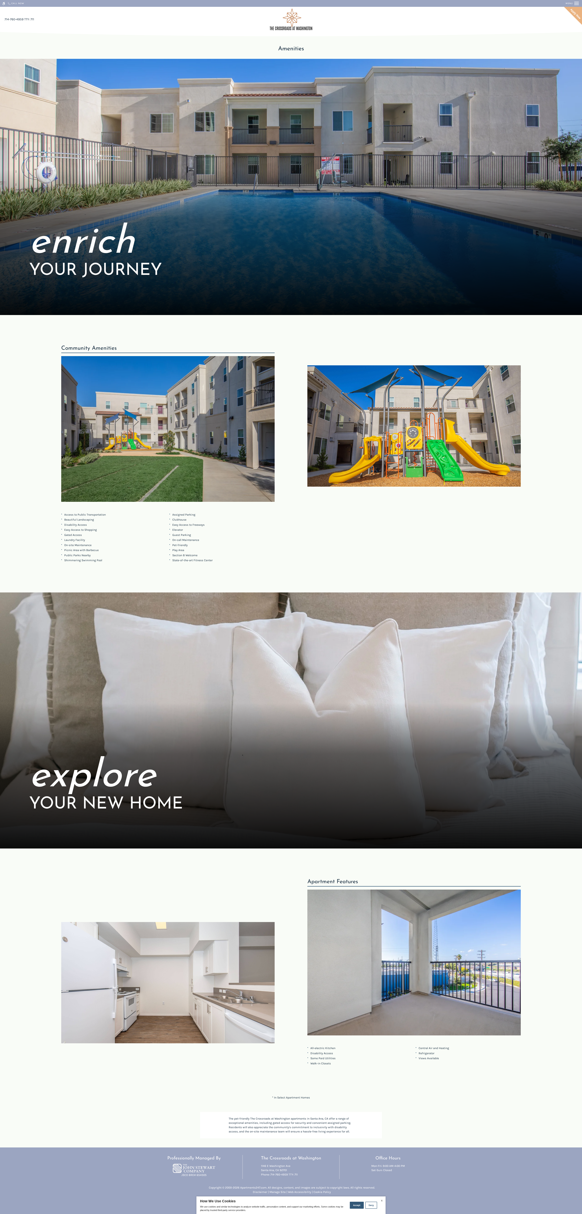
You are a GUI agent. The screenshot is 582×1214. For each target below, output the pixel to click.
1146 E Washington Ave (275, 1168)
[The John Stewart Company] (194, 1168)
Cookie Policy (322, 1192)
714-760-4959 (19, 19)
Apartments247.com (253, 1187)
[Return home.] (291, 19)
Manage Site (277, 1192)
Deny (371, 1205)
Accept (356, 1205)
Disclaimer (260, 1192)
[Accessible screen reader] (3, 3)
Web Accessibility (299, 1192)
